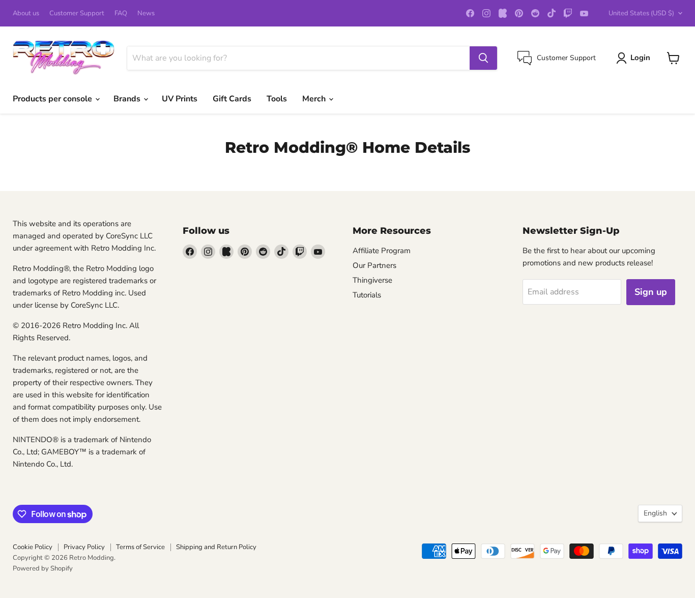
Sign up (650, 292)
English (655, 513)
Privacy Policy (84, 547)
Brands (127, 98)
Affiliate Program (382, 251)
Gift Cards (232, 98)
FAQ (120, 13)
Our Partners (374, 265)
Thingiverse (372, 280)
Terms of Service (140, 547)
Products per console (53, 98)
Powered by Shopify (43, 568)
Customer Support (76, 13)
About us (26, 13)
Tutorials (367, 295)
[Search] (483, 58)
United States (641, 13)
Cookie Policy (32, 547)
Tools (277, 98)
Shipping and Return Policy (216, 547)
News (146, 13)
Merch (315, 98)
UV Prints (179, 98)
